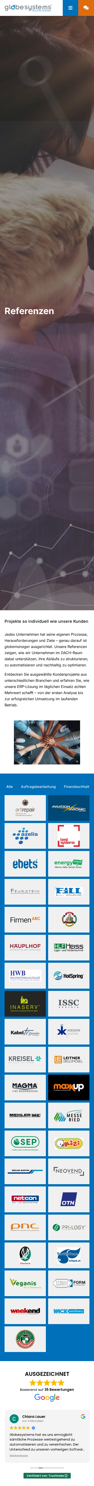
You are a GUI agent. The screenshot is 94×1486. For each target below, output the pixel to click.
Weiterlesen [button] (18, 1456)
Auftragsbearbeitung (38, 786)
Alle (9, 786)
